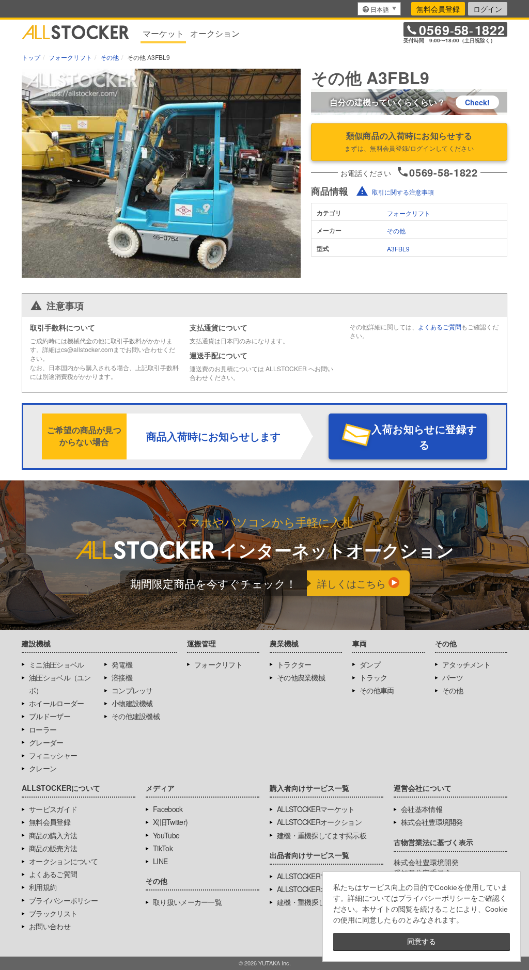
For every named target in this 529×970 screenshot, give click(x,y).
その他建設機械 (136, 716)
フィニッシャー (53, 755)
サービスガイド (53, 809)
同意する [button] (421, 941)
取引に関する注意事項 (403, 191)
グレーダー (46, 742)
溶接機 (122, 677)
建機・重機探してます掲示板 (321, 835)
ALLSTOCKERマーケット (316, 809)
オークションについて (63, 861)
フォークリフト (408, 213)
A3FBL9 (398, 248)
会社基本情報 (421, 809)
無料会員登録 (438, 9)
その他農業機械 (301, 677)
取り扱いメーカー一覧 (187, 902)
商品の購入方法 (53, 835)
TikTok (163, 848)
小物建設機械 (132, 703)
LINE (160, 861)
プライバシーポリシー (63, 900)
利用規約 (42, 887)
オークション (215, 33)
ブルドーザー (49, 716)
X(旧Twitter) (170, 822)
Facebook (167, 809)
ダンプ (370, 664)
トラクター (294, 664)
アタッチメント (466, 664)
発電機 (122, 664)
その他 (396, 230)
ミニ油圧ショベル (56, 664)
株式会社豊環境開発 (432, 822)
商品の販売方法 (53, 848)
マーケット (163, 33)
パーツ (452, 677)
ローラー (42, 729)
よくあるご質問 (439, 326)
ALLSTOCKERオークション (319, 822)
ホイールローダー (56, 703)
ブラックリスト (53, 913)
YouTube (166, 835)
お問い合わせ (49, 926)
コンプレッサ (132, 690)
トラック (373, 677)
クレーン (42, 768)
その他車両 (377, 690)
